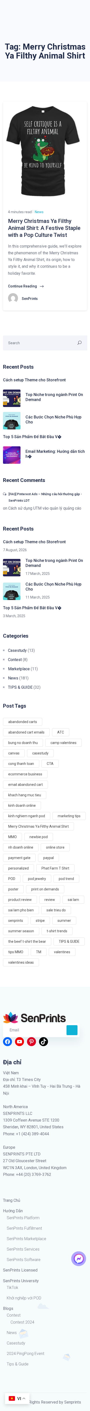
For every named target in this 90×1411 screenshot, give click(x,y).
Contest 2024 (22, 1322)
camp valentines (63, 743)
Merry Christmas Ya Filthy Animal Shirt (38, 826)
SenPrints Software (23, 1259)
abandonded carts (22, 722)
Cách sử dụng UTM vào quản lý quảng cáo (44, 508)
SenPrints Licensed (20, 1270)
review (49, 900)
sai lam (73, 900)
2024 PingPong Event (25, 1353)
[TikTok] (43, 1041)
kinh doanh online (22, 805)
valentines (62, 952)
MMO (12, 837)
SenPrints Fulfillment (24, 1228)
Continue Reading (23, 286)
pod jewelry (37, 879)
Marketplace (19, 669)
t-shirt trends (57, 931)
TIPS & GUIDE (20, 687)
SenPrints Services (23, 1249)
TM (38, 952)
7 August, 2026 (15, 550)
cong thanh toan (21, 764)
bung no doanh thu (23, 743)
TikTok (12, 1287)
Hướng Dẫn (13, 1211)
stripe (40, 921)
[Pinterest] (31, 1041)
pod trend (66, 879)
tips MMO (15, 952)
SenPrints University (21, 1280)
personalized (18, 868)
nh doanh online (20, 847)
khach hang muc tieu (24, 795)
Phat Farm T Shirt (55, 868)
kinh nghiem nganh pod (26, 816)
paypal (48, 858)
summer (64, 921)
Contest (15, 659)
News (39, 212)
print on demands (45, 889)
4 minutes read (20, 212)
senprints (15, 921)
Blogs (8, 1308)
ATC (60, 732)
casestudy (40, 753)
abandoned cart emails (26, 732)
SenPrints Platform (23, 1217)
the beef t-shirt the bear (27, 941)
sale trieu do (56, 910)
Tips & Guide (17, 1364)
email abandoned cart (25, 785)
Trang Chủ (11, 1200)
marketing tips (69, 816)
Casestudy (17, 650)
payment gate (19, 858)
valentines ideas (21, 962)
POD (11, 879)
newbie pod (39, 837)
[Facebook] (7, 1041)
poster (13, 889)
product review (20, 900)
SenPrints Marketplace (26, 1238)
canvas (14, 753)
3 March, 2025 (14, 616)
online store (55, 847)
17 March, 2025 (38, 574)
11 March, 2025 (38, 597)
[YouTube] (19, 1041)
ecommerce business (25, 774)
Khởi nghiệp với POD (24, 1298)
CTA (50, 764)
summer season (21, 931)
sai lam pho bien (21, 910)
